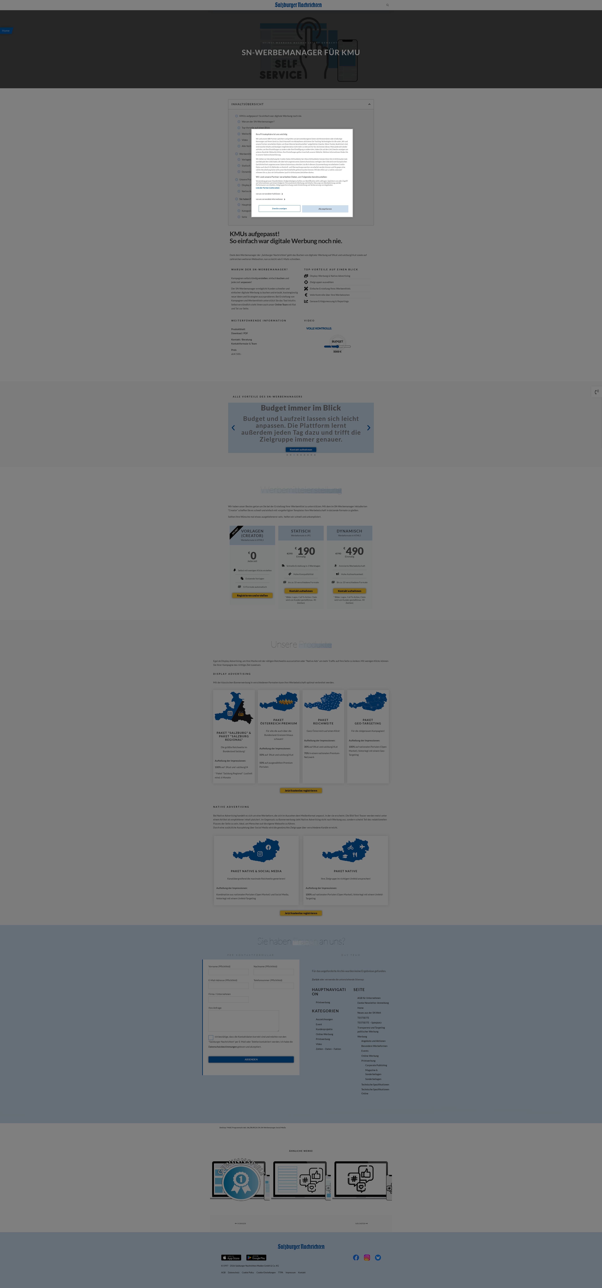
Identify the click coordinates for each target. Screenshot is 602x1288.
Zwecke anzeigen (279, 208)
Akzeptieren (325, 208)
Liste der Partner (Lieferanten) (267, 188)
